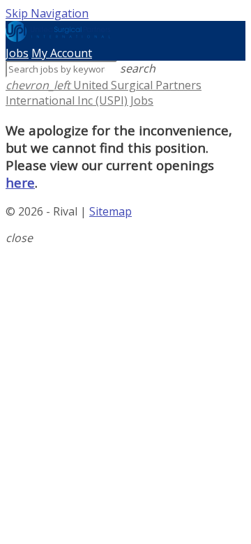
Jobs (17, 53)
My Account (61, 53)
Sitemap (110, 211)
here (20, 182)
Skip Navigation (47, 13)
